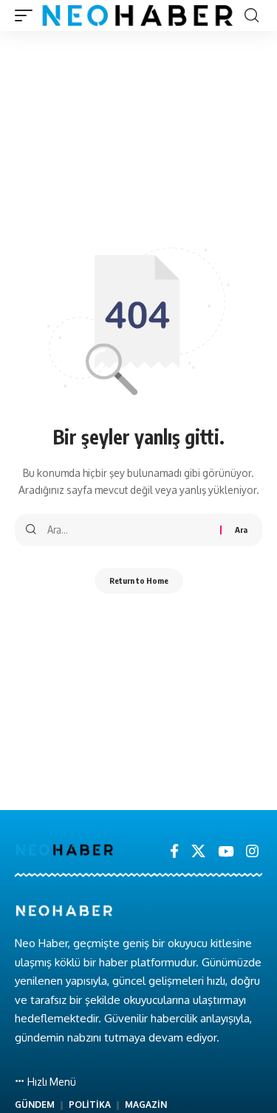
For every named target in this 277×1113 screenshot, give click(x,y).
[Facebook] (174, 851)
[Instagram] (252, 851)
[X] (198, 851)
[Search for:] (128, 530)
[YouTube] (225, 851)
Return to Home (138, 580)
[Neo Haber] (138, 15)
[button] (27, 15)
